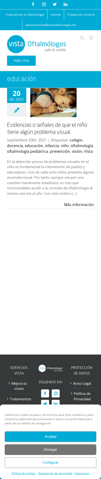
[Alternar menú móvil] (91, 37)
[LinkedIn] (56, 404)
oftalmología (82, 145)
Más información (79, 204)
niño (65, 145)
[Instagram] (56, 393)
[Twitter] (45, 404)
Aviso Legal (82, 383)
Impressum (81, 473)
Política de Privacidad (82, 396)
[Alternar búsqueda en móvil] (82, 37)
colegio (76, 140)
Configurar (50, 462)
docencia (15, 145)
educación (34, 145)
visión (77, 151)
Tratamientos (19, 398)
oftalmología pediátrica (27, 151)
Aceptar (51, 436)
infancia (52, 145)
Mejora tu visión (19, 386)
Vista (88, 151)
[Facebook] (45, 393)
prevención (60, 151)
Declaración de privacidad (55, 473)
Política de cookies (24, 473)
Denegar (50, 449)
